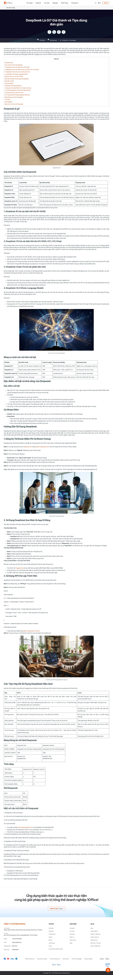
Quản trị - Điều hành (96, 934)
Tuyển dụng (52, 943)
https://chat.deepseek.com (25, 827)
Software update (88, 958)
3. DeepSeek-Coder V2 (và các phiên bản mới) (17, 72)
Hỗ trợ (50, 946)
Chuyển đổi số (94, 931)
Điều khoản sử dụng (42, 958)
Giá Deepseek (8, 102)
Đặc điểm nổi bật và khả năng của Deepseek (17, 79)
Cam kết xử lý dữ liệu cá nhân (56, 949)
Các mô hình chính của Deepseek (14, 65)
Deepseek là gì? (9, 62)
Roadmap (51, 931)
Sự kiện (50, 937)
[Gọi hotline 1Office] (108, 970)
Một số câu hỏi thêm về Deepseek (14, 104)
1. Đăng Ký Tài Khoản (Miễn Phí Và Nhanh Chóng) (18, 88)
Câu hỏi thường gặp (76, 958)
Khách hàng (64, 3)
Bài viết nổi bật (11, 7)
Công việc (72, 934)
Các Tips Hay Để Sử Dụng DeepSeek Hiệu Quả (17, 95)
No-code (46, 3)
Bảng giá (55, 3)
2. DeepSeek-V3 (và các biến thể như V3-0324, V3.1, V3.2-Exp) (22, 69)
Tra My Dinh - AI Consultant (69, 40)
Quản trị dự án (94, 940)
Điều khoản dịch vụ (30, 958)
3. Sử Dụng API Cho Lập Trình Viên (14, 92)
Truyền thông (52, 934)
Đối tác (50, 940)
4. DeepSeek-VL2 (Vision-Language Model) (16, 74)
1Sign (71, 943)
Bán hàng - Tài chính (96, 943)
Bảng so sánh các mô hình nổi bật (14, 76)
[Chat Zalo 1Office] (108, 964)
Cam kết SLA (66, 958)
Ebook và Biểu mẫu (95, 946)
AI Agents (38, 3)
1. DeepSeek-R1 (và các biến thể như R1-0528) (17, 67)
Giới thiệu (51, 928)
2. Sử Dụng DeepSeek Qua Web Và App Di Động (17, 90)
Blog (92, 928)
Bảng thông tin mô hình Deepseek (14, 97)
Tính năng (7, 99)
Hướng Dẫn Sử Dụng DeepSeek (13, 85)
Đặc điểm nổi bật (9, 81)
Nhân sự (72, 937)
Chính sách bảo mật (55, 958)
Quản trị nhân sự (95, 937)
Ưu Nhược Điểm (9, 83)
